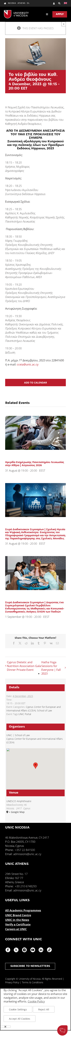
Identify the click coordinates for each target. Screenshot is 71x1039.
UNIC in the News (17, 920)
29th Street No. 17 (16, 874)
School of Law (44, 710)
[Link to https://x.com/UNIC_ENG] (16, 950)
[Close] (5, 1027)
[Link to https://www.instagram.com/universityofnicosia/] (24, 950)
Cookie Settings (18, 1009)
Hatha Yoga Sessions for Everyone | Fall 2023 (51, 667)
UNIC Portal (24, 714)
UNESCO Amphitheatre (18, 801)
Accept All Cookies (19, 1018)
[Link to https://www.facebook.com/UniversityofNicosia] (8, 950)
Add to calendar (35, 382)
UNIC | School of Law (18, 735)
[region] (35, 1009)
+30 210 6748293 (26, 886)
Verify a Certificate (18, 924)
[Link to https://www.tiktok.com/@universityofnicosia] (49, 950)
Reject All (43, 1009)
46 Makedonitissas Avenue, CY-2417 (27, 837)
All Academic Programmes (23, 910)
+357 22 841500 (25, 850)
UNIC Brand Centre (18, 915)
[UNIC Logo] (16, 11)
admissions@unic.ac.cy (27, 854)
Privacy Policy (12, 982)
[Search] (57, 3)
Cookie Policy (36, 1001)
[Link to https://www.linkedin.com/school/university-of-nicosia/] (41, 950)
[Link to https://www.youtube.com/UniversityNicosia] (33, 950)
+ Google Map (17, 812)
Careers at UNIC (16, 929)
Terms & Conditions (32, 982)
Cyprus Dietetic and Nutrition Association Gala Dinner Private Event (24, 666)
